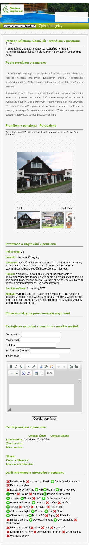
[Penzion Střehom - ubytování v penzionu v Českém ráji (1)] (28, 220)
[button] (11, 366)
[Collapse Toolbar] (79, 380)
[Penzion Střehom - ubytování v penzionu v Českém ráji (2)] (52, 220)
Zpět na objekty (50, 26)
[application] (44, 387)
